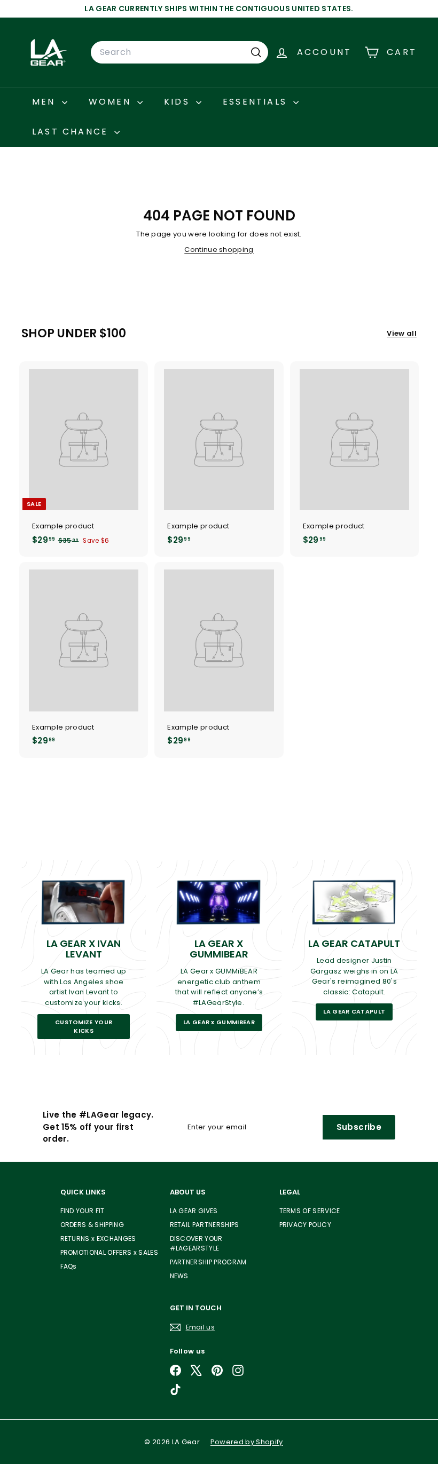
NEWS (179, 1275)
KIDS (178, 102)
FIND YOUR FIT (82, 1210)
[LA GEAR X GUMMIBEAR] (219, 902)
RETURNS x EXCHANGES (98, 1238)
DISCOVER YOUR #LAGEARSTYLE (196, 1243)
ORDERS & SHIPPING (92, 1224)
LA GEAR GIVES (194, 1210)
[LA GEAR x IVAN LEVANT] (83, 902)
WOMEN (112, 102)
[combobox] (179, 52)
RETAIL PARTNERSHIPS (204, 1224)
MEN (45, 102)
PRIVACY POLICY (305, 1224)
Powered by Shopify (246, 1442)
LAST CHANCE (72, 131)
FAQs (68, 1266)
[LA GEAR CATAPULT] (354, 902)
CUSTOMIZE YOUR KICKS (84, 1026)
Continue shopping (219, 249)
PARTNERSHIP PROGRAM (208, 1262)
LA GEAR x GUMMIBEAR (219, 1022)
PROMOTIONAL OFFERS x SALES (109, 1252)
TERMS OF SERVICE (309, 1210)
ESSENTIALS (257, 102)
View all (402, 333)
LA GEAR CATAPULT (354, 1011)
